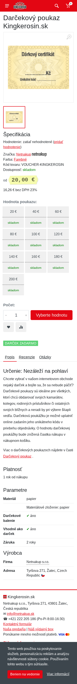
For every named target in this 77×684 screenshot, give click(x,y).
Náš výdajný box (40, 629)
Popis (10, 357)
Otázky (45, 357)
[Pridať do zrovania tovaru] (21, 327)
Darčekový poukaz (17, 456)
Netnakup (23, 154)
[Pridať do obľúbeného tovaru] (8, 327)
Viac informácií (58, 674)
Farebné (20, 159)
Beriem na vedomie (25, 674)
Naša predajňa (14, 629)
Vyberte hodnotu (51, 315)
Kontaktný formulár (17, 624)
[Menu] (7, 6)
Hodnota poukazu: (20, 202)
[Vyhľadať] (56, 5)
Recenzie (27, 357)
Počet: (9, 305)
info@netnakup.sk (20, 614)
